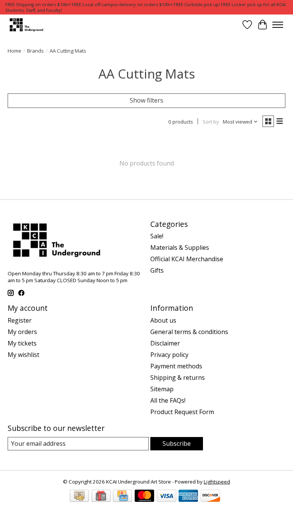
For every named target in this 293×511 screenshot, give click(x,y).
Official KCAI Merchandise (186, 259)
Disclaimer (165, 343)
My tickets (22, 343)
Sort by (211, 121)
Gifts (157, 270)
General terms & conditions (189, 332)
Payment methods (176, 366)
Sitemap (162, 389)
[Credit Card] (122, 496)
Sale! (156, 236)
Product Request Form (182, 412)
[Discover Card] (210, 496)
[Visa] (166, 496)
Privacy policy (169, 354)
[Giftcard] (101, 496)
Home (14, 50)
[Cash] (79, 496)
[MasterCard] (144, 496)
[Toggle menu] (277, 24)
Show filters (146, 100)
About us (163, 320)
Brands (35, 50)
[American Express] (188, 496)
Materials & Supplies (179, 247)
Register (20, 320)
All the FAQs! (167, 400)
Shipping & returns (177, 377)
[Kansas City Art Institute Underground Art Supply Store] (25, 24)
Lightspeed (217, 481)
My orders (22, 332)
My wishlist (23, 354)
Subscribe (177, 443)
